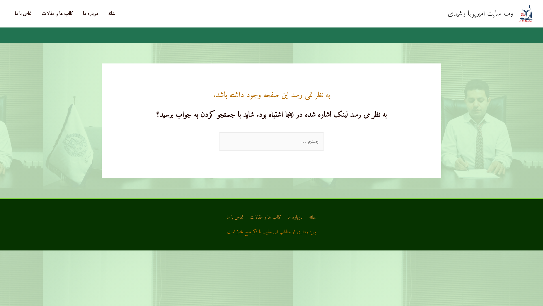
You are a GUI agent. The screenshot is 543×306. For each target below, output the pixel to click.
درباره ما (90, 13)
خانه (111, 13)
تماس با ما (23, 13)
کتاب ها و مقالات (57, 13)
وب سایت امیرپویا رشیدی (480, 13)
